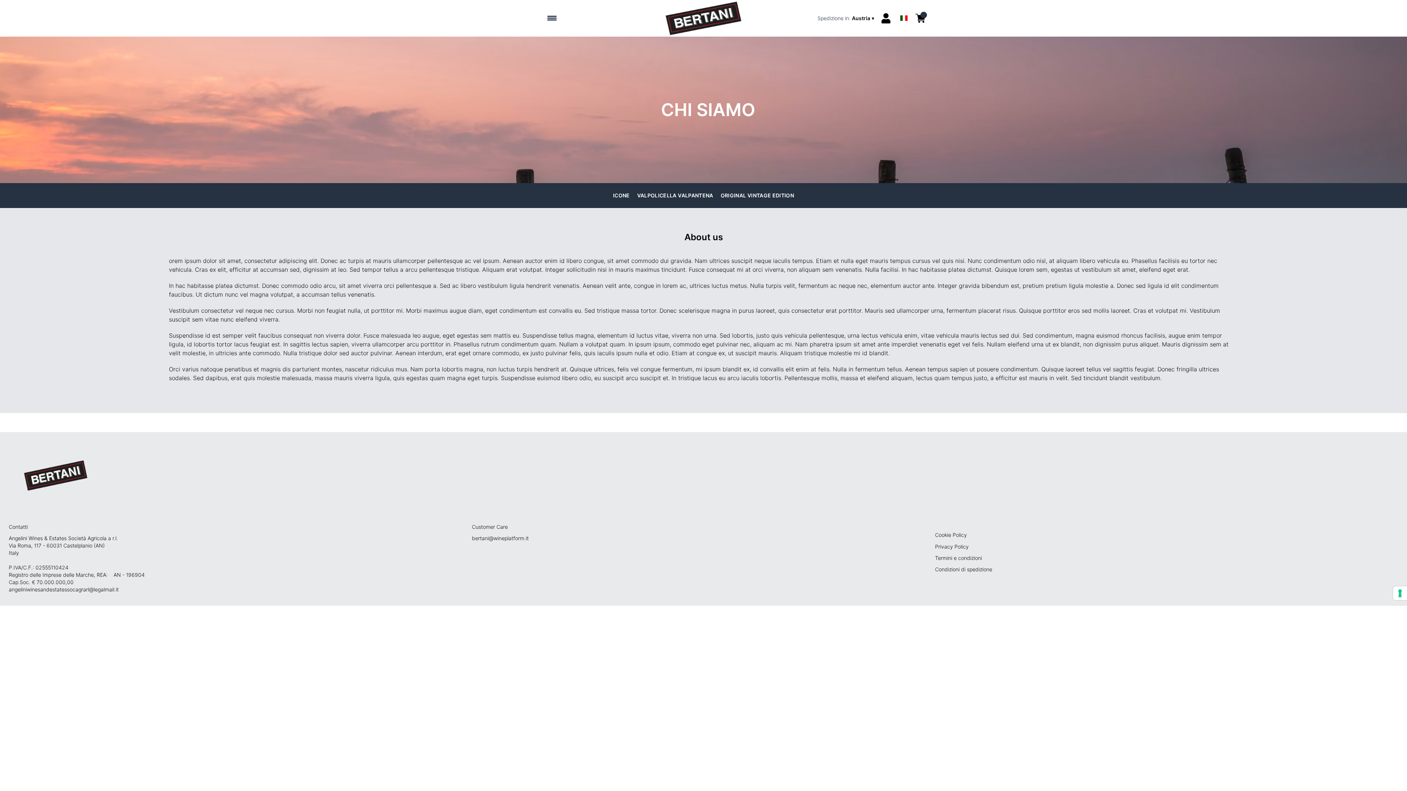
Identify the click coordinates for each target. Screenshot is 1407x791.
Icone (621, 195)
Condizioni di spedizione (963, 569)
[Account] (886, 18)
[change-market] (846, 18)
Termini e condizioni (958, 558)
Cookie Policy (951, 535)
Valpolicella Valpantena (675, 195)
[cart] (920, 18)
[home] (703, 18)
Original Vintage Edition (757, 195)
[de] (904, 8)
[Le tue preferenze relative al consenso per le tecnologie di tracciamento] (1400, 593)
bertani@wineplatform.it (500, 538)
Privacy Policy (952, 546)
